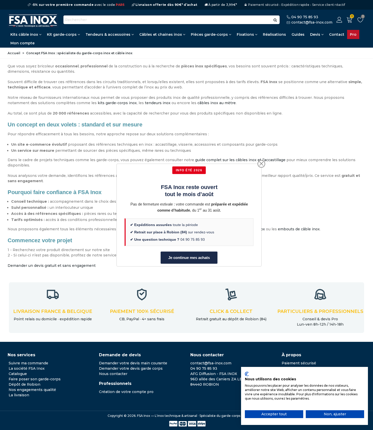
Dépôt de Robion (24, 384)
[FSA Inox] (33, 20)
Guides (298, 34)
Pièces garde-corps (209, 34)
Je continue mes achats (189, 257)
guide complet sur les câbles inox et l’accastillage (240, 160)
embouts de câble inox (299, 229)
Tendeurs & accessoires (108, 34)
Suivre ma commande (28, 363)
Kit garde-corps (62, 34)
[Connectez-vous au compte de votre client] (339, 19)
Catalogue (18, 373)
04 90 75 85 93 (304, 17)
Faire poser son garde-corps (35, 379)
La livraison (19, 395)
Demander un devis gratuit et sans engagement (52, 265)
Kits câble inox (24, 34)
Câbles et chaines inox (160, 34)
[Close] (261, 163)
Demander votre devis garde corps (131, 368)
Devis (315, 34)
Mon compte (22, 43)
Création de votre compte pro (126, 391)
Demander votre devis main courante (133, 363)
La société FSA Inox (27, 368)
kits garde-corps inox (117, 103)
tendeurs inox (158, 103)
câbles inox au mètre (216, 103)
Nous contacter (113, 373)
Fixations (245, 34)
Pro (353, 34)
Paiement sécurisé (299, 363)
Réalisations (274, 34)
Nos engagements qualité (32, 389)
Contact (336, 34)
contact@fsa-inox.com (311, 22)
